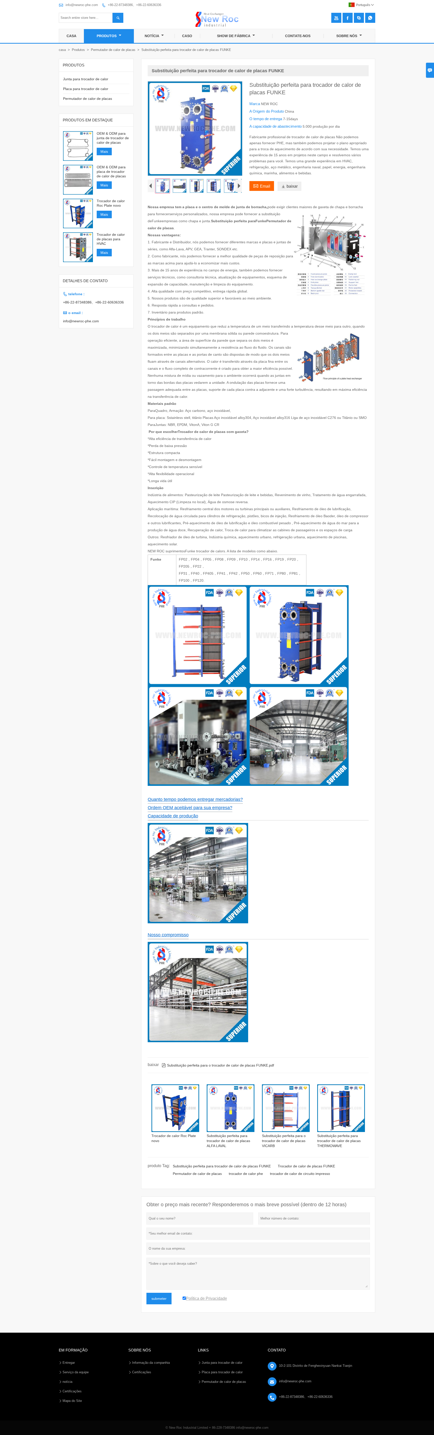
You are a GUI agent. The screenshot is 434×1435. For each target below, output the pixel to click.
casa (62, 50)
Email (261, 185)
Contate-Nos (297, 36)
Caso (187, 36)
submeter (159, 1299)
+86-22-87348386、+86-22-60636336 (134, 5)
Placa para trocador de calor (85, 89)
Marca (255, 104)
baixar (289, 186)
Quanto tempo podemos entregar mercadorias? (195, 799)
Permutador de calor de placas (113, 50)
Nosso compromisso (168, 934)
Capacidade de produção (173, 815)
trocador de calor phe (246, 1174)
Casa (71, 36)
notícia (67, 1382)
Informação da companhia (151, 1363)
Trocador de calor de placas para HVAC (111, 239)
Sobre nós (347, 36)
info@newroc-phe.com (82, 5)
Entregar (69, 1363)
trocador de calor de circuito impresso (300, 1174)
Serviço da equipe (76, 1372)
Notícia (152, 36)
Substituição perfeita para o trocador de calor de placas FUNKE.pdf (218, 1065)
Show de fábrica (234, 36)
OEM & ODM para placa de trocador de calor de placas (111, 171)
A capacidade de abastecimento (276, 126)
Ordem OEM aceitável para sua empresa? (190, 807)
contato (277, 1350)
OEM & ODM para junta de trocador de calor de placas (113, 137)
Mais (104, 151)
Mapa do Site (72, 1401)
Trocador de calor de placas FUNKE (306, 1166)
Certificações (72, 1391)
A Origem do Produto (267, 111)
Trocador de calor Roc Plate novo (111, 203)
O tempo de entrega (266, 119)
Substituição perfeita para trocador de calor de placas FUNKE (222, 1166)
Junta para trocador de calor (85, 79)
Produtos (107, 36)
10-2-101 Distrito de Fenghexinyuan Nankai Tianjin (315, 1366)
